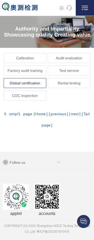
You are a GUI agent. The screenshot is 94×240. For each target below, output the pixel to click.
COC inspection (25, 95)
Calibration (25, 58)
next (75, 114)
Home (40, 114)
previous (58, 114)
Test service (69, 70)
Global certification (25, 83)
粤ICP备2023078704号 (52, 231)
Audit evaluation (69, 58)
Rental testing (69, 83)
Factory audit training (25, 70)
